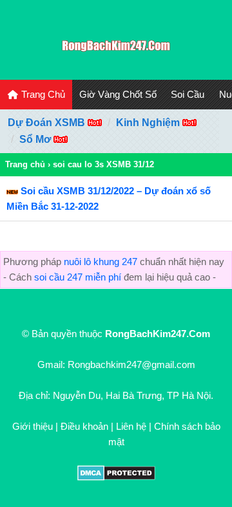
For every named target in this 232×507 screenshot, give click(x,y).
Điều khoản (84, 426)
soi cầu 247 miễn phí (77, 277)
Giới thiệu (32, 426)
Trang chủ (25, 164)
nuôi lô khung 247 (100, 261)
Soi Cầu (187, 94)
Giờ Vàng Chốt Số (118, 94)
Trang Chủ (42, 94)
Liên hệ (131, 426)
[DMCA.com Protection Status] (116, 477)
